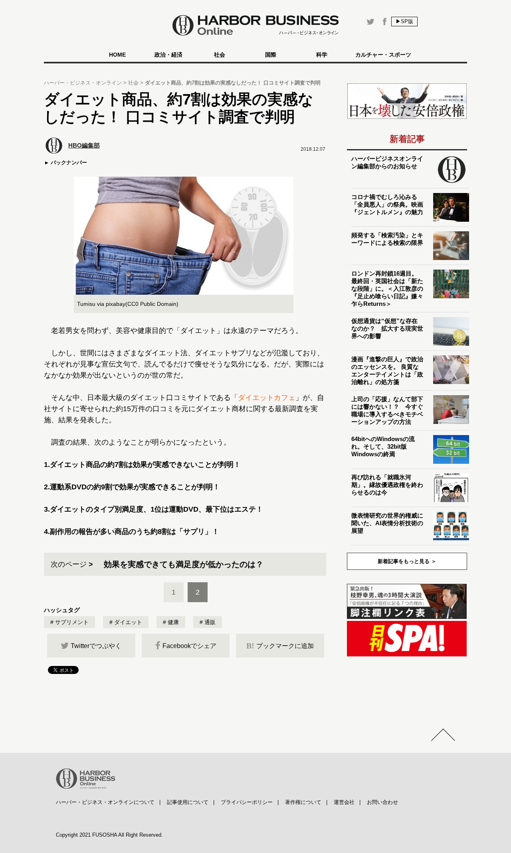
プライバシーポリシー (247, 802)
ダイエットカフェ (266, 398)
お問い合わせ (382, 802)
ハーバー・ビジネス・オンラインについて (105, 802)
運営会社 (344, 802)
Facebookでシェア (189, 645)
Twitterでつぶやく (96, 645)
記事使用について (187, 802)
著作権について (303, 802)
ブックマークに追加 (280, 646)
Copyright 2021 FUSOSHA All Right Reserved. (109, 835)
